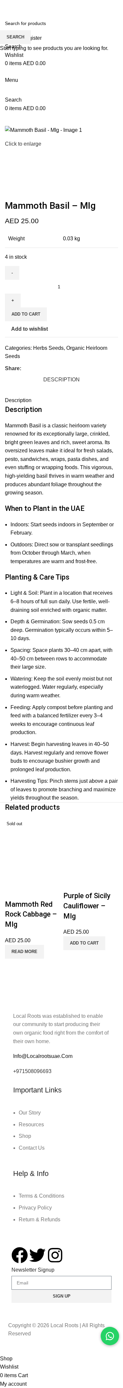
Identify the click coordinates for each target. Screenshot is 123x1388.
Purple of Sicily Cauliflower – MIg (87, 906)
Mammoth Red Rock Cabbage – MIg (31, 914)
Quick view (13, 891)
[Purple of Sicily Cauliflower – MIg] (90, 846)
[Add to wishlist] (29, 891)
